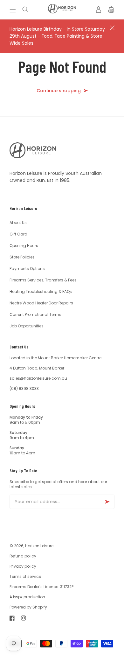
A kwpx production (27, 597)
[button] (14, 9)
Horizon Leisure (39, 546)
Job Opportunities (27, 326)
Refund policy (23, 556)
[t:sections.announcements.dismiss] (112, 27)
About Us (18, 222)
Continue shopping (59, 90)
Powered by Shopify (28, 607)
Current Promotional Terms (35, 314)
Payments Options (27, 268)
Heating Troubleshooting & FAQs (41, 291)
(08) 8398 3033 (24, 388)
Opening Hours (24, 245)
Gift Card (18, 234)
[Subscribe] (107, 502)
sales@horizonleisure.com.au (38, 378)
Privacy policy (23, 566)
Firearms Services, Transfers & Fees (43, 280)
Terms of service (25, 576)
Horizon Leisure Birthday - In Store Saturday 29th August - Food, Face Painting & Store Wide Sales (57, 36)
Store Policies (22, 257)
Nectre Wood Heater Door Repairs (41, 303)
